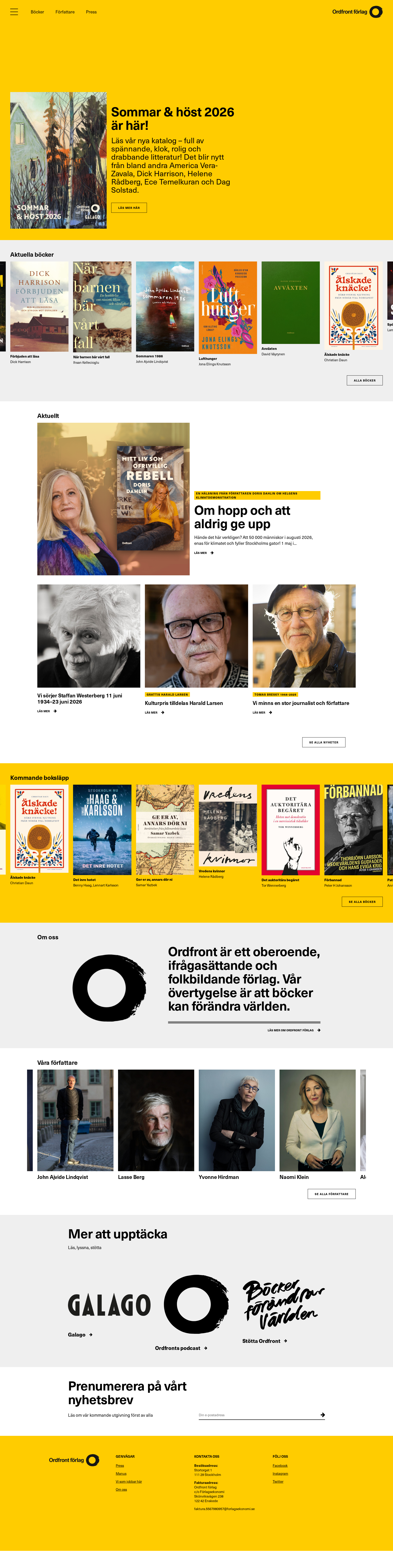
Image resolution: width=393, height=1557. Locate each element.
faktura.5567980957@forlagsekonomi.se (224, 1508)
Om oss (121, 1489)
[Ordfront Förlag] (358, 12)
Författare (65, 12)
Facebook (280, 1465)
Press (91, 12)
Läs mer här (129, 208)
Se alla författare (332, 1194)
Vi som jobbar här (129, 1481)
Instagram (280, 1473)
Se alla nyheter (323, 742)
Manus (121, 1473)
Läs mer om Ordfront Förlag (291, 1030)
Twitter (278, 1481)
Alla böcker (365, 380)
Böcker (37, 12)
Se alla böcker (362, 902)
